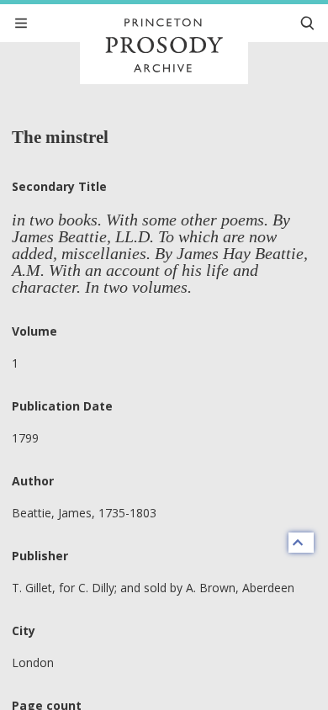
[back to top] (301, 542)
